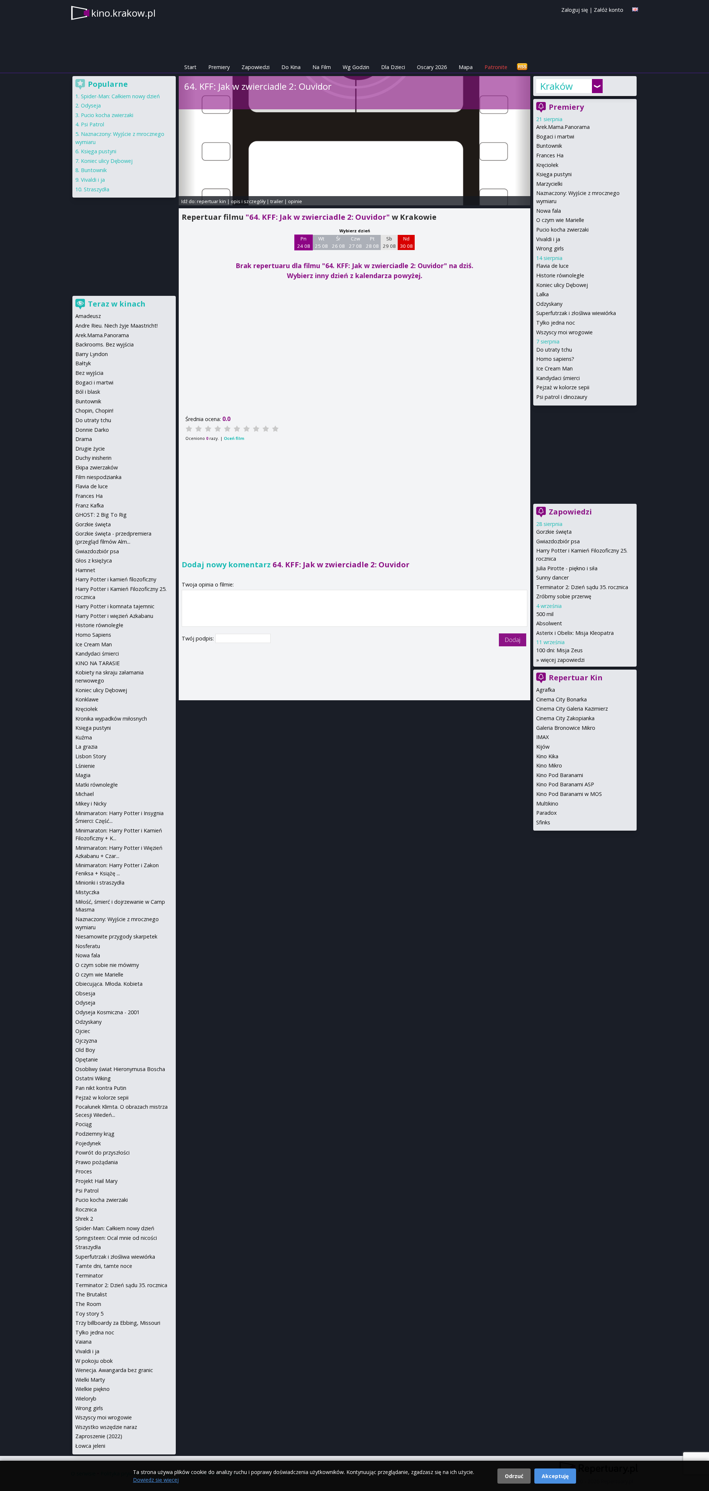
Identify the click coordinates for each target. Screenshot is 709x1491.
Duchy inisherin (93, 457)
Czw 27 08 (355, 242)
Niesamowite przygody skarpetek (116, 936)
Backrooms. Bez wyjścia (104, 344)
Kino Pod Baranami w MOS (569, 793)
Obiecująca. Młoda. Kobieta (109, 983)
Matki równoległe (96, 784)
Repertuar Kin (576, 678)
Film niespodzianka (98, 477)
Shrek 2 (84, 1218)
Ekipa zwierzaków (96, 467)
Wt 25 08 (321, 242)
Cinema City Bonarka (561, 699)
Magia (82, 775)
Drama (83, 438)
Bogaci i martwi (555, 136)
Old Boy (85, 1049)
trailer (276, 201)
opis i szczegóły (248, 201)
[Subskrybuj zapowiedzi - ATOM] (522, 67)
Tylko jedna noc (555, 322)
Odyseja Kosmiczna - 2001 (107, 1012)
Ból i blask (87, 391)
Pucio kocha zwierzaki (562, 229)
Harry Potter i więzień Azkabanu (114, 615)
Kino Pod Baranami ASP (565, 784)
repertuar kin (211, 201)
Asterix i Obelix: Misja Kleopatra (575, 632)
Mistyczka (87, 892)
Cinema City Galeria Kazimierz (572, 708)
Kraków (556, 86)
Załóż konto (608, 9)
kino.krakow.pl (123, 13)
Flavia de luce (552, 265)
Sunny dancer (552, 577)
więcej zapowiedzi (563, 659)
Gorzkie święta (554, 531)
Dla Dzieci (393, 67)
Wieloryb (85, 1398)
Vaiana (83, 1341)
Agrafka (545, 689)
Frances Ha (550, 155)
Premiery (219, 67)
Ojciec (82, 1031)
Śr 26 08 (338, 242)
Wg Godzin (356, 67)
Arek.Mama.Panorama (563, 126)
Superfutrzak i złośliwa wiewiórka (576, 313)
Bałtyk (83, 363)
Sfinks (543, 822)
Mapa (466, 67)
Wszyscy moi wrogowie (564, 332)
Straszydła (96, 189)
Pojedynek (88, 1143)
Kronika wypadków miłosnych (111, 718)
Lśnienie (85, 765)
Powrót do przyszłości (102, 1152)
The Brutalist (91, 1294)
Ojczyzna (86, 1040)
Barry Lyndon (91, 354)
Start (190, 67)
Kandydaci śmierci (558, 378)
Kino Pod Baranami (559, 775)
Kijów (542, 746)
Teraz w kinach (116, 304)
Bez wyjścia (89, 372)
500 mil (545, 614)
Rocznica (86, 1209)
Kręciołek (547, 164)
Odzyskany (549, 303)
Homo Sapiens (93, 634)
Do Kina (291, 67)
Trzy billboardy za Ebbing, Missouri (117, 1322)
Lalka (542, 294)
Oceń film (234, 438)
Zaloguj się (574, 9)
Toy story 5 (89, 1313)
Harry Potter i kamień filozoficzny (115, 579)
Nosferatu (87, 946)
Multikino (547, 803)
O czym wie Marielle (560, 219)
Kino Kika (547, 756)
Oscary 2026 (432, 67)
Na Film (321, 67)
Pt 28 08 (372, 242)
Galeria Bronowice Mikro (565, 727)
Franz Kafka (89, 505)
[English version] (635, 9)
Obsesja (85, 993)
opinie (295, 201)
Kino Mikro (549, 765)
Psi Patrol (92, 124)
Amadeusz (88, 315)
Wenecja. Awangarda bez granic (114, 1370)
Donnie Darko (92, 429)
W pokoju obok (94, 1360)
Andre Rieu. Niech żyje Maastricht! (116, 325)
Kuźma (83, 737)
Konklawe (87, 699)
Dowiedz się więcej (156, 1479)
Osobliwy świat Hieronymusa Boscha (120, 1069)
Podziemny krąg (94, 1133)
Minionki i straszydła (99, 882)
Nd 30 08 (406, 242)
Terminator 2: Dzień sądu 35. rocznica (582, 587)
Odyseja (91, 105)
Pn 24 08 (303, 242)
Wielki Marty (90, 1379)
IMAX (542, 737)
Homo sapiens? (555, 358)
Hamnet (85, 570)
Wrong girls (550, 248)
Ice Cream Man (554, 368)
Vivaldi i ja (548, 239)
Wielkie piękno (92, 1388)
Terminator (89, 1275)
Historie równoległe (560, 275)
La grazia (86, 746)
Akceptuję (555, 1476)
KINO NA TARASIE (97, 663)
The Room (88, 1303)
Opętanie (86, 1059)
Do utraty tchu (554, 349)
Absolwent (549, 623)
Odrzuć (514, 1476)
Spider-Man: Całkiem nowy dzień (120, 96)
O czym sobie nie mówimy (107, 964)
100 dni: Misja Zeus (559, 650)
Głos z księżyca (93, 560)
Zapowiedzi (256, 67)
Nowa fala (548, 210)
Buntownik (549, 145)
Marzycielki (549, 183)
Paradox (546, 812)
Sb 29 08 (389, 242)
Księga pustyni (554, 174)
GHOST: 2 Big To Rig (101, 514)
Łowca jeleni (90, 1445)
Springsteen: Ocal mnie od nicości (116, 1237)
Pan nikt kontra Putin (100, 1087)
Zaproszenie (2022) (98, 1436)
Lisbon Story (90, 756)
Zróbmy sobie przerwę (563, 596)
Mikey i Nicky (90, 803)
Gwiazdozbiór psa (558, 541)
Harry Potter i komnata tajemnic (114, 606)
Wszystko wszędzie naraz (106, 1426)
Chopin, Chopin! (94, 410)
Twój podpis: (198, 638)
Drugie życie (90, 448)
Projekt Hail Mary (96, 1180)
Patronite (495, 67)
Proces (83, 1171)
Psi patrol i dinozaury (561, 396)
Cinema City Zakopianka (565, 718)
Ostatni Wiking (93, 1078)
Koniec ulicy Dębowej (562, 284)
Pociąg (83, 1124)
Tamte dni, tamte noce (103, 1265)
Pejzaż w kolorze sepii (562, 387)
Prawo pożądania (96, 1162)
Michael (84, 793)
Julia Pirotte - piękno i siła (566, 568)
